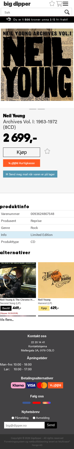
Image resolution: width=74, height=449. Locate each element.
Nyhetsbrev (31, 412)
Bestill (6, 308)
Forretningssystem (14, 441)
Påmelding (22, 417)
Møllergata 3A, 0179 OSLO (37, 350)
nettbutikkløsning (38, 441)
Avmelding (43, 417)
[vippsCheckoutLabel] (21, 163)
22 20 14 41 (38, 342)
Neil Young (14, 115)
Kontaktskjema (37, 346)
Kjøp (22, 152)
